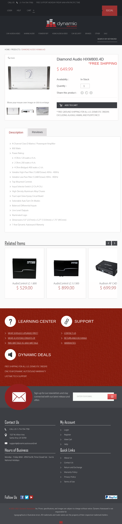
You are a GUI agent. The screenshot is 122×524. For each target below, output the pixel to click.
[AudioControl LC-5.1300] (24, 265)
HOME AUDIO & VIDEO (60, 34)
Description (16, 132)
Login (66, 430)
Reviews (37, 132)
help (19, 11)
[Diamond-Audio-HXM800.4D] (13, 111)
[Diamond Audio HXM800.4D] (27, 111)
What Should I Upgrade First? (23, 333)
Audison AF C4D (66, 283)
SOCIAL (109, 10)
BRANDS (88, 34)
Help (66, 444)
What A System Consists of (21, 338)
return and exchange (75, 338)
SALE (105, 34)
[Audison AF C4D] (66, 265)
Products (15, 50)
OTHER (97, 34)
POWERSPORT (43, 34)
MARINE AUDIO (29, 34)
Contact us (70, 333)
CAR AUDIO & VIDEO (13, 34)
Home (7, 50)
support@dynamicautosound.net (23, 444)
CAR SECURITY (76, 34)
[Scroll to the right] (114, 243)
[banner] (61, 23)
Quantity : (62, 86)
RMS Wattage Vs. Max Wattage (23, 343)
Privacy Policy (70, 477)
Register (67, 435)
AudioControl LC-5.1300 (24, 283)
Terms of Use (69, 482)
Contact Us (68, 463)
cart (29, 11)
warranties (70, 343)
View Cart (68, 440)
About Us (68, 458)
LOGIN (9, 11)
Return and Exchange (73, 468)
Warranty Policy (70, 472)
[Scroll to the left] (108, 243)
